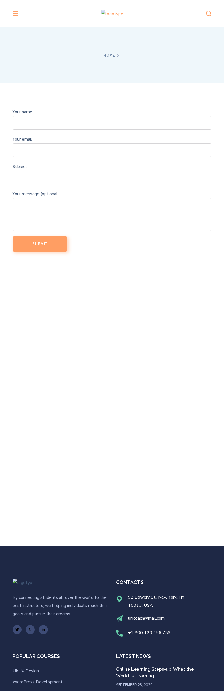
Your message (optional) (36, 194)
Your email (22, 139)
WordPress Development (38, 682)
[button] (208, 13)
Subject (20, 167)
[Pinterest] (30, 629)
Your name (22, 112)
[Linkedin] (43, 629)
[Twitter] (17, 629)
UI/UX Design (26, 671)
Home (109, 55)
